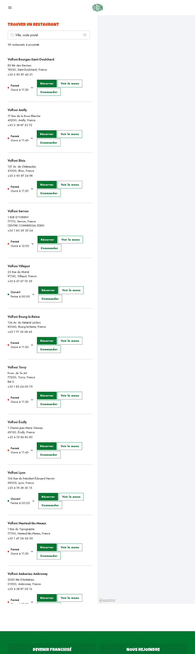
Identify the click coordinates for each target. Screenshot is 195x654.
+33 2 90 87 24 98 (20, 176)
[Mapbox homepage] (107, 600)
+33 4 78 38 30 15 (20, 488)
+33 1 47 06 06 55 (20, 538)
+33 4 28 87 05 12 (20, 589)
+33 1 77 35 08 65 (20, 332)
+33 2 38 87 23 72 (20, 125)
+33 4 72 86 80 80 (20, 437)
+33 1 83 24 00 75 (20, 387)
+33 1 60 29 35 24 (20, 230)
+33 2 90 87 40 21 (20, 74)
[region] (146, 309)
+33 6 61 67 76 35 (20, 281)
